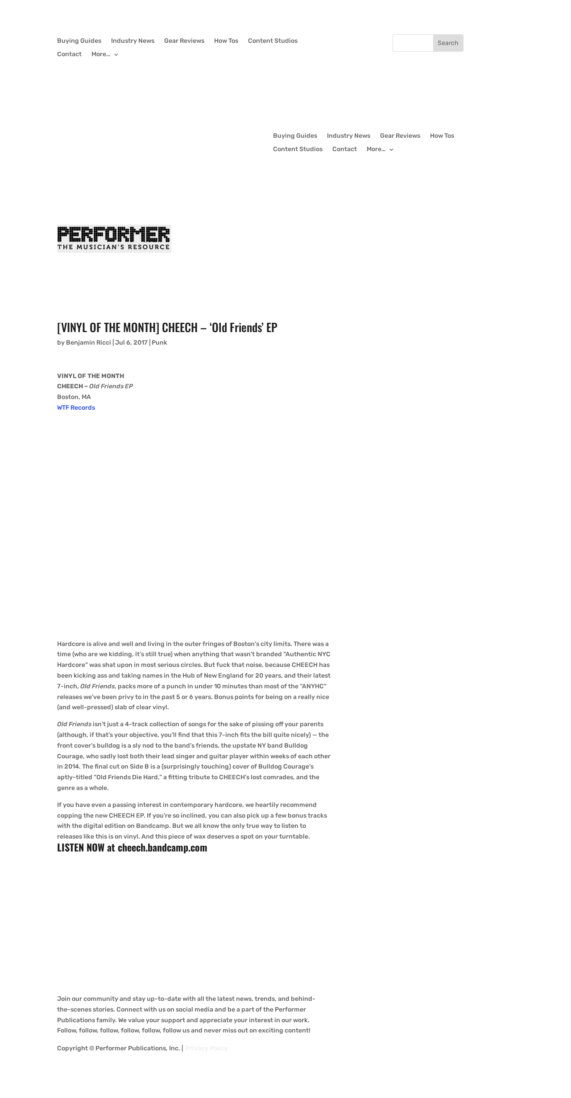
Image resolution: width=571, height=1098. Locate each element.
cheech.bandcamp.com (162, 847)
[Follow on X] (350, 41)
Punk (159, 342)
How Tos (226, 41)
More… (101, 54)
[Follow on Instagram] (367, 41)
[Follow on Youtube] (385, 41)
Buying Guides (79, 41)
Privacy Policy (207, 1048)
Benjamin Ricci (88, 342)
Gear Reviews (184, 41)
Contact (69, 54)
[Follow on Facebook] (332, 41)
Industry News (132, 41)
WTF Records (76, 407)
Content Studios (273, 41)
